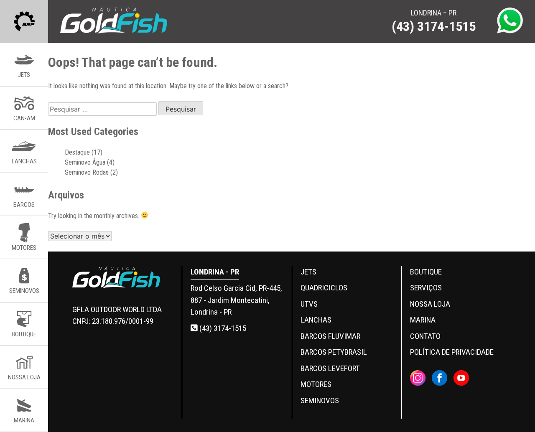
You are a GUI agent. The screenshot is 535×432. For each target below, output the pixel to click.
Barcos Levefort (330, 368)
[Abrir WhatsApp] (514, 411)
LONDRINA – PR (434, 21)
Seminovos (320, 400)
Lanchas (316, 320)
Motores (316, 384)
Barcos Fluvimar (330, 336)
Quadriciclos (324, 287)
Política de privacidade (452, 352)
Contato (425, 336)
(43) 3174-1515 (222, 328)
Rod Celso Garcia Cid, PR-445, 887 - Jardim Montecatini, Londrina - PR (236, 300)
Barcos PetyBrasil (334, 352)
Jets (308, 272)
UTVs (309, 304)
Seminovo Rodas (87, 172)
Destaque (77, 152)
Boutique (426, 272)
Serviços (426, 287)
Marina (423, 320)
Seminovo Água (85, 162)
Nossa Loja (430, 304)
